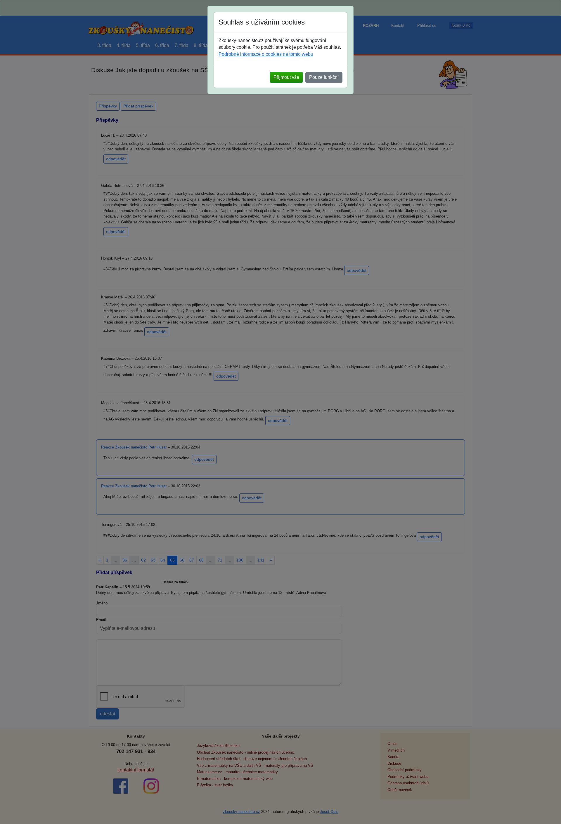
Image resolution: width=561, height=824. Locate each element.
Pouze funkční (324, 77)
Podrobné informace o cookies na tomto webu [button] (266, 54)
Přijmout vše (286, 77)
